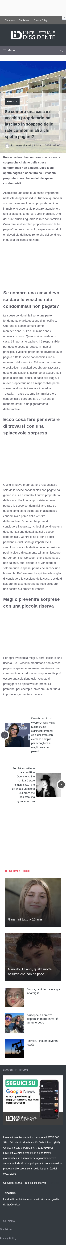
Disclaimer (24, 20)
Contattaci (54, 1183)
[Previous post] (4, 735)
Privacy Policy (40, 20)
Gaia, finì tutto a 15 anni (25, 919)
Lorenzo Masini (21, 145)
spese (50, 531)
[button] (61, 50)
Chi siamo (10, 20)
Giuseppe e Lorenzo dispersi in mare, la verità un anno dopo (42, 1019)
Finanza (12, 101)
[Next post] (61, 784)
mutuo (54, 689)
